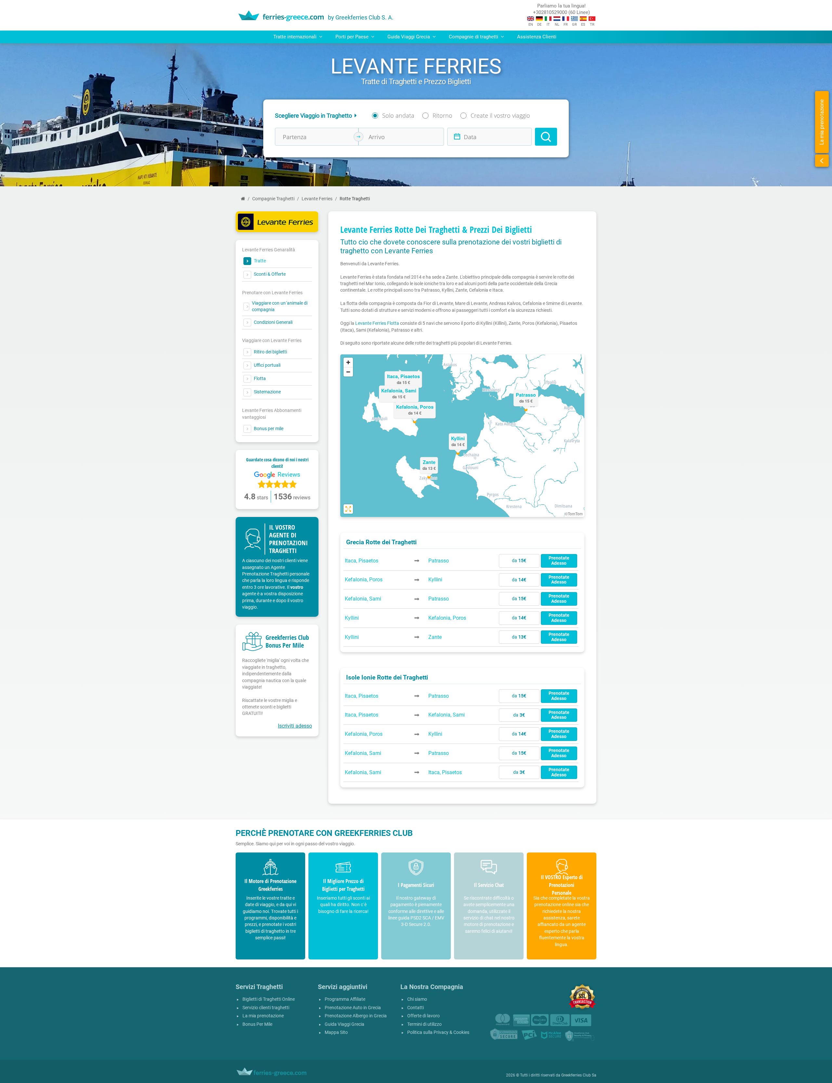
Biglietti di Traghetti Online (268, 999)
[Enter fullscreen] (348, 509)
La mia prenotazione (263, 1016)
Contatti (415, 1007)
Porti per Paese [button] (352, 37)
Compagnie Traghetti (273, 199)
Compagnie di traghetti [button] (474, 37)
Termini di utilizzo (424, 1024)
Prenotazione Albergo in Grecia (356, 1016)
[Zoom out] (348, 371)
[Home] (243, 199)
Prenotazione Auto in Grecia (353, 1007)
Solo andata (398, 115)
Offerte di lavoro (423, 1016)
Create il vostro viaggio (500, 115)
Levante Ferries (317, 199)
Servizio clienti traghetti (265, 1007)
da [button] (519, 560)
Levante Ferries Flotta (377, 323)
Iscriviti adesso (295, 726)
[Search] (546, 137)
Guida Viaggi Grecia (344, 1024)
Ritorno (442, 115)
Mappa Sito (336, 1032)
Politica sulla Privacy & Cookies (438, 1032)
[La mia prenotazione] (822, 160)
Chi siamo (417, 999)
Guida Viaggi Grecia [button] (409, 37)
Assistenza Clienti (536, 37)
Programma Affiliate (345, 999)
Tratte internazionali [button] (295, 37)
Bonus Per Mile (257, 1024)
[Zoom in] (348, 362)
